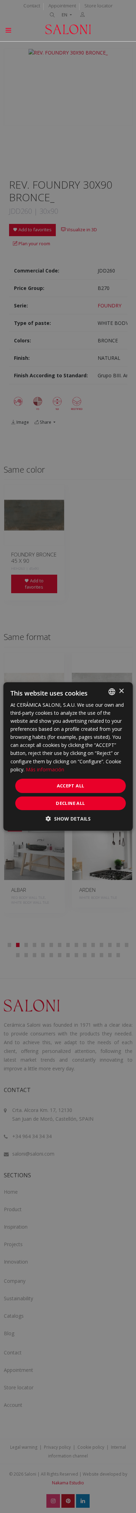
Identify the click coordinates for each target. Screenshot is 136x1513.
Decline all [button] (70, 803)
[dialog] (68, 756)
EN (65, 15)
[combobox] (111, 691)
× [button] (121, 691)
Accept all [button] (70, 786)
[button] (68, 818)
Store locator (98, 5)
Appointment (62, 5)
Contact (31, 5)
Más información (45, 769)
